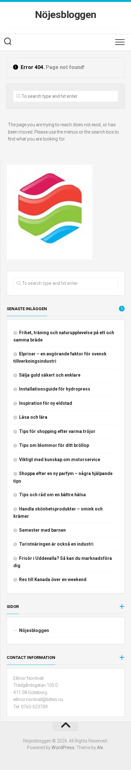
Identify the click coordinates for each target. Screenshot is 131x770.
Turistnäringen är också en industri (56, 544)
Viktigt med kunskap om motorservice (59, 459)
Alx (100, 747)
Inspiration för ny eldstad (45, 403)
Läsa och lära (33, 417)
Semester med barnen (42, 530)
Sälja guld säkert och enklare (49, 375)
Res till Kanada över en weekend (52, 579)
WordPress (63, 747)
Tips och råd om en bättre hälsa (52, 494)
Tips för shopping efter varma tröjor (57, 431)
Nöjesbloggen (65, 15)
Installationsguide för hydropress (54, 388)
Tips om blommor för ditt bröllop (54, 445)
